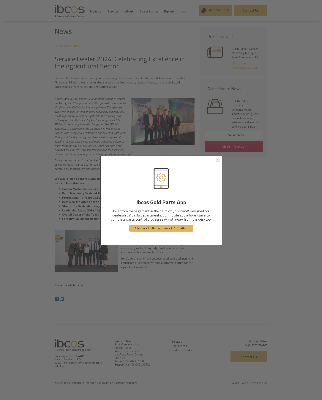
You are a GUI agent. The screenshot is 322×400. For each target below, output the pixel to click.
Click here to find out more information (161, 228)
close (217, 160)
